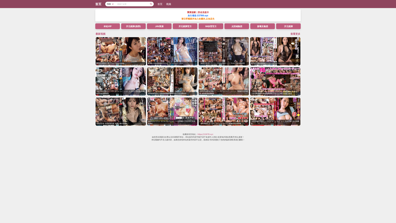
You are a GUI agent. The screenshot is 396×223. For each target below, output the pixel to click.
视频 (168, 4)
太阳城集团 (236, 26)
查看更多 (295, 33)
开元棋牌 (288, 26)
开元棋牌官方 (185, 26)
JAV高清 (159, 26)
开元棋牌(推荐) (133, 26)
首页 (159, 4)
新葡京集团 (262, 26)
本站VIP (108, 26)
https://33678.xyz (205, 134)
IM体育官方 (211, 26)
